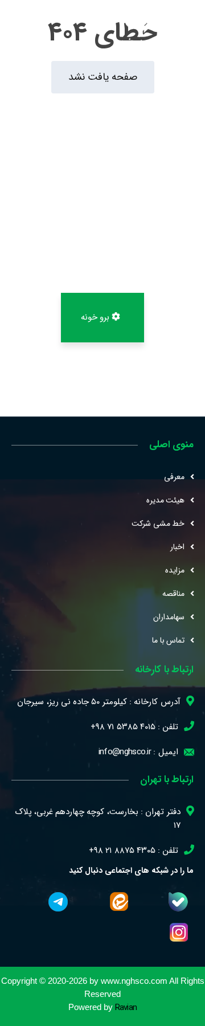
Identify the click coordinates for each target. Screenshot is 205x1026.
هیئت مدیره (165, 500)
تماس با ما (168, 640)
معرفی (174, 477)
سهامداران (168, 617)
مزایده (174, 570)
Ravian (126, 1008)
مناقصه (173, 593)
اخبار (177, 547)
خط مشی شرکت (158, 523)
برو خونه (96, 317)
